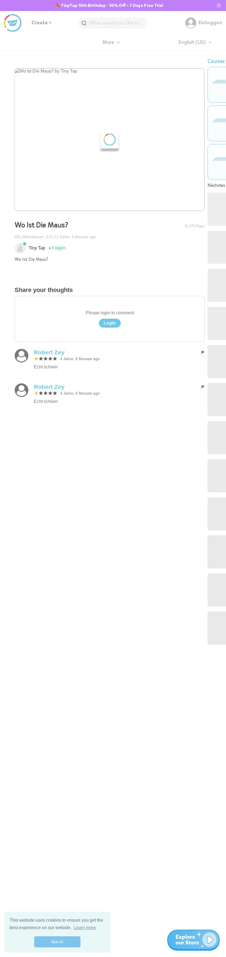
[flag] (203, 353)
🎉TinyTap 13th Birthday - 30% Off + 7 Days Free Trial (109, 5)
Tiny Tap (37, 248)
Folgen (59, 248)
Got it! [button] (57, 942)
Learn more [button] (85, 927)
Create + (41, 23)
